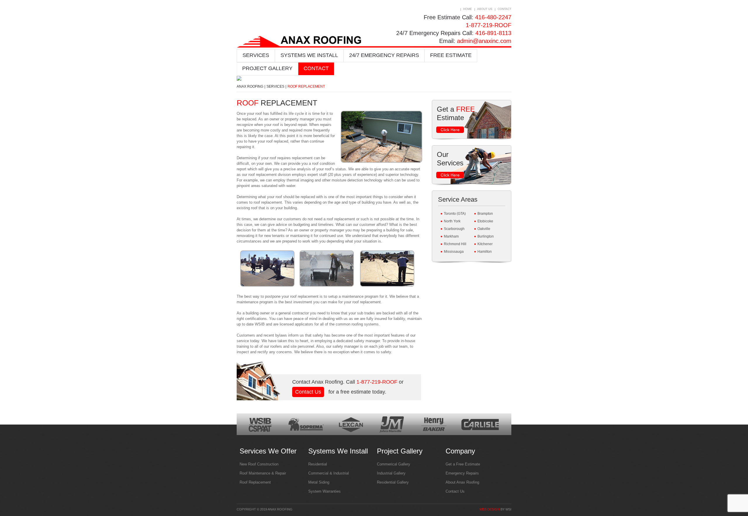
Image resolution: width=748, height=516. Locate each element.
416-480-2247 (493, 17)
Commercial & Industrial (328, 473)
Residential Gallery (393, 482)
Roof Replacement (255, 482)
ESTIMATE (451, 55)
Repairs (384, 55)
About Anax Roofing (462, 482)
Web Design (489, 509)
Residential (317, 464)
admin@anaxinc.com (484, 41)
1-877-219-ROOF (488, 25)
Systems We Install (309, 55)
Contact (504, 9)
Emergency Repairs (462, 473)
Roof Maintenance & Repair (263, 473)
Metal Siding (318, 482)
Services (256, 55)
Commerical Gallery (393, 464)
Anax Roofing (250, 86)
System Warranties (324, 491)
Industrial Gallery (391, 473)
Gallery (267, 68)
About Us (484, 9)
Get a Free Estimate (463, 464)
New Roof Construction (259, 464)
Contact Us (308, 392)
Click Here (450, 129)
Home (467, 9)
